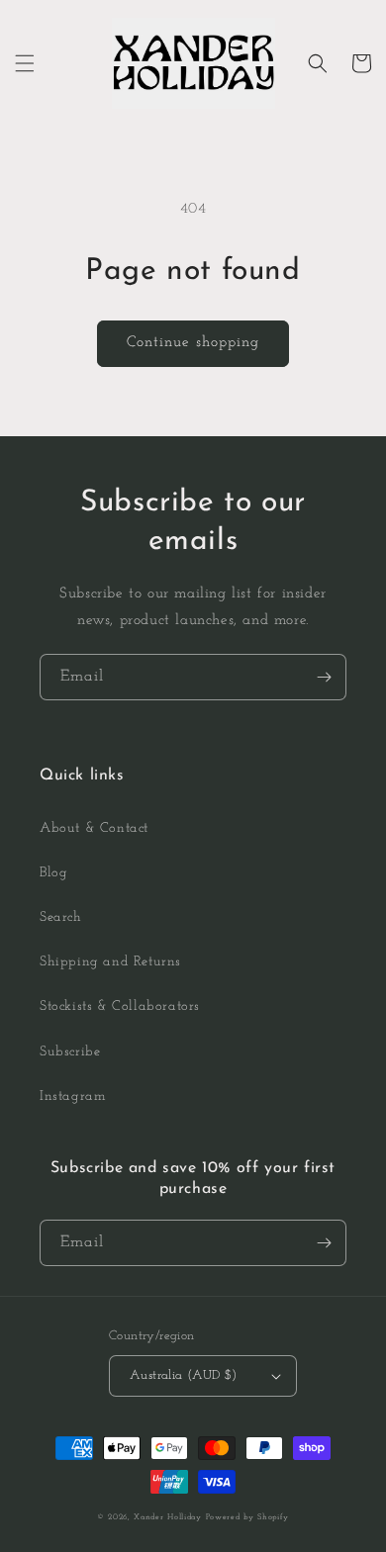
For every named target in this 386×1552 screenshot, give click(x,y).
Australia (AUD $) (184, 1375)
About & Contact (94, 828)
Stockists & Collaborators (120, 1006)
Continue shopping (193, 342)
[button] (25, 63)
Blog (53, 873)
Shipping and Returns (110, 962)
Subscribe (70, 1052)
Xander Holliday (168, 1517)
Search (61, 917)
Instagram (73, 1096)
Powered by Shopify (248, 1517)
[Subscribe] (323, 677)
